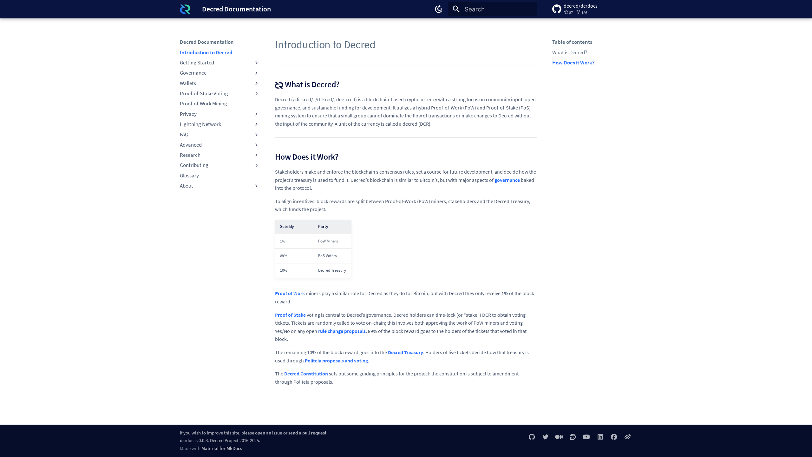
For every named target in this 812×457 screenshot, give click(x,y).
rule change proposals (342, 331)
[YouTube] (586, 437)
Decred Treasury (405, 352)
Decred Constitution (306, 373)
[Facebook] (614, 437)
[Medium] (559, 437)
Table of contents (572, 42)
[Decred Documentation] (185, 9)
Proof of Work (290, 293)
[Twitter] (545, 437)
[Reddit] (572, 437)
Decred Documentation (207, 42)
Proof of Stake (290, 315)
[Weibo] (627, 437)
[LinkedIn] (600, 437)
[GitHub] (532, 437)
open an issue (268, 433)
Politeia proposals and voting (336, 360)
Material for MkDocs (221, 448)
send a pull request (307, 433)
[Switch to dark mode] (438, 9)
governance (507, 180)
